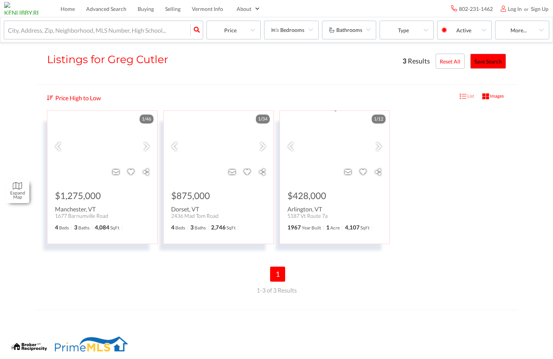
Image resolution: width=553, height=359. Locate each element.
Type (403, 30)
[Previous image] (57, 147)
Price (230, 30)
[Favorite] (130, 172)
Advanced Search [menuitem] (106, 9)
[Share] (145, 172)
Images (496, 96)
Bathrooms (349, 30)
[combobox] (8, 30)
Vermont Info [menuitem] (207, 9)
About (244, 9)
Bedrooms (292, 30)
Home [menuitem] (68, 9)
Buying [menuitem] (146, 9)
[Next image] (146, 147)
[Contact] (115, 172)
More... (518, 30)
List (470, 96)
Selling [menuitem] (173, 9)
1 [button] (278, 274)
